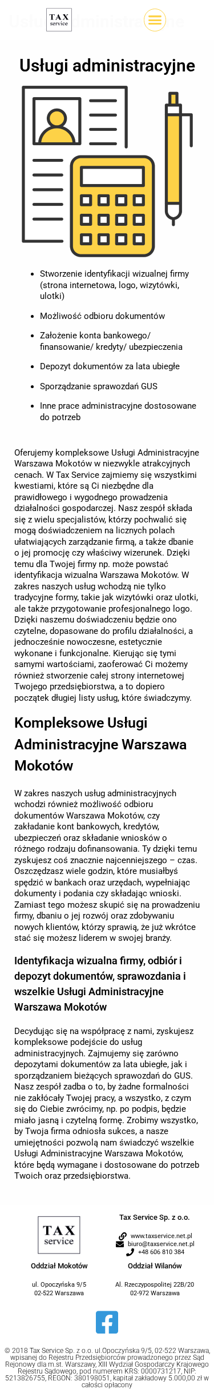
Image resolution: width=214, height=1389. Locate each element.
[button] (155, 20)
